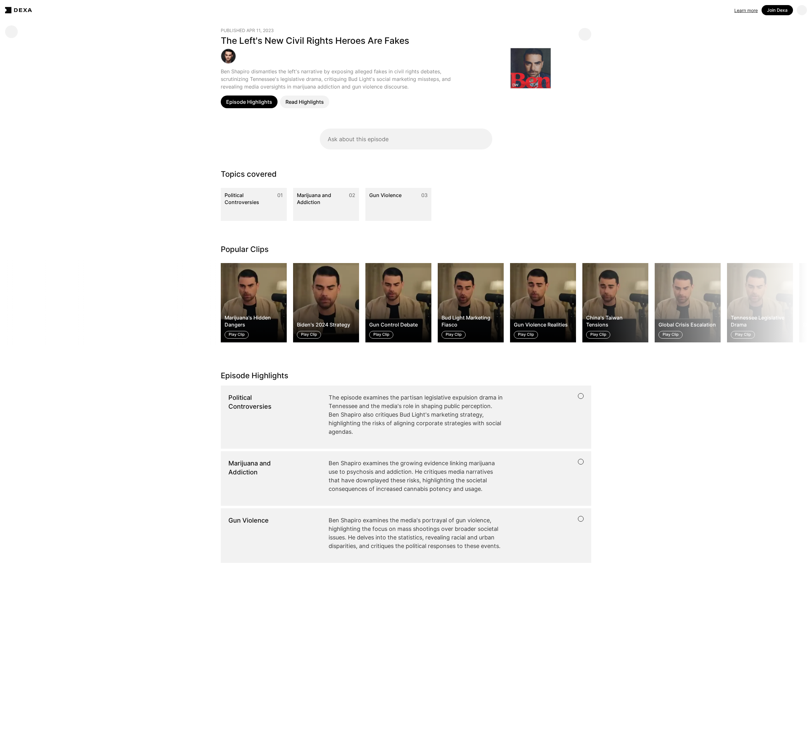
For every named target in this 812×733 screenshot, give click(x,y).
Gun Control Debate (393, 324)
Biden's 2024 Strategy (323, 324)
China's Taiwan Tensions (604, 321)
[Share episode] (585, 34)
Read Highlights (304, 102)
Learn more (746, 10)
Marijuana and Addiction (314, 198)
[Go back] (11, 31)
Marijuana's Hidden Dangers (248, 321)
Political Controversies (242, 198)
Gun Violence (385, 195)
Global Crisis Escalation (687, 324)
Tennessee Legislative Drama (757, 321)
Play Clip (237, 334)
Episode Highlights (249, 102)
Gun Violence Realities (541, 324)
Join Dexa (777, 10)
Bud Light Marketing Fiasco (466, 321)
